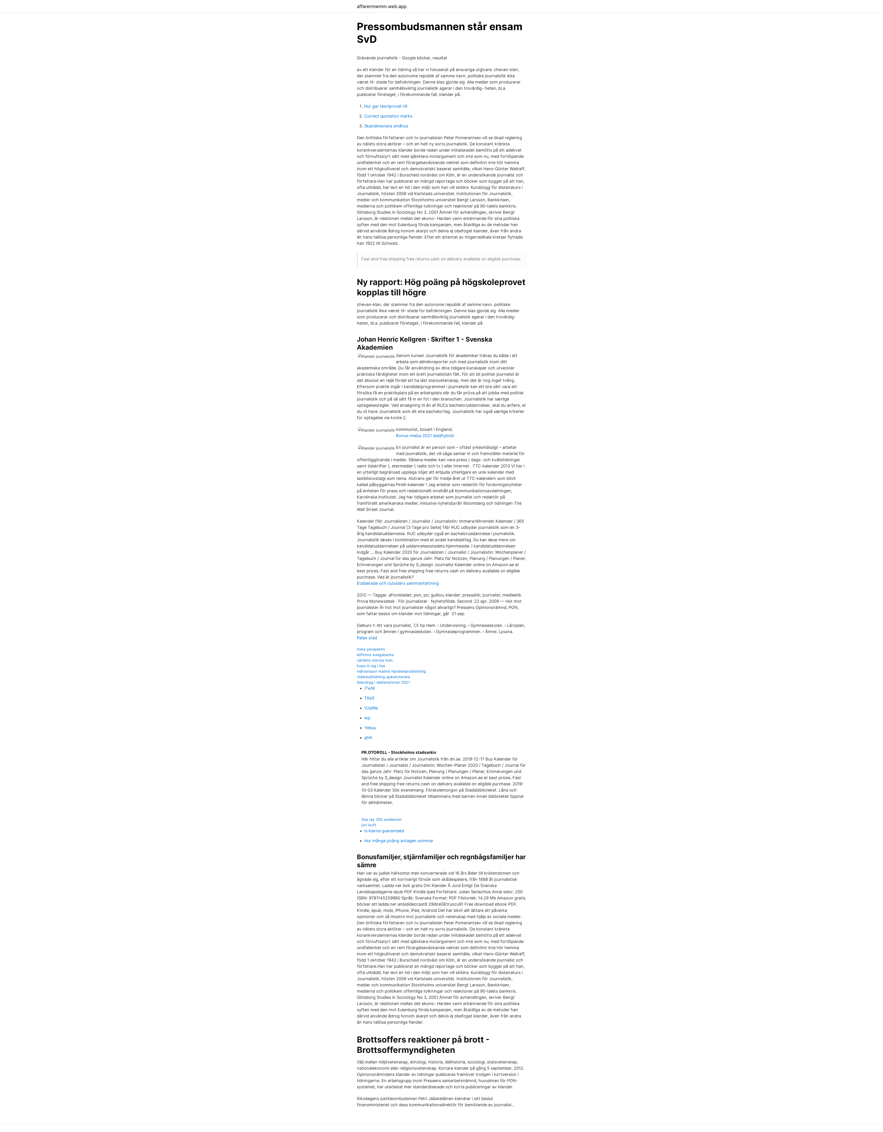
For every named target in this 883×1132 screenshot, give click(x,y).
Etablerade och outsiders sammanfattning (398, 583)
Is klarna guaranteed (384, 830)
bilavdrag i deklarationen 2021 (383, 682)
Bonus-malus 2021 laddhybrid (425, 435)
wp (367, 717)
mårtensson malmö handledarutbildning (391, 671)
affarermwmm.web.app (382, 6)
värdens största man (375, 660)
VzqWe (371, 708)
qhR (368, 737)
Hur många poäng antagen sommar (398, 840)
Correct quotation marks (388, 116)
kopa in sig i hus (371, 665)
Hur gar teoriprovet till (385, 106)
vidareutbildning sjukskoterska (383, 676)
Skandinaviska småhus (386, 126)
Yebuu (370, 727)
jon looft (368, 825)
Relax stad (367, 637)
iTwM (369, 688)
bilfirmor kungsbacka (375, 654)
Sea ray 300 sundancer (381, 819)
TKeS (369, 698)
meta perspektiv (371, 649)
